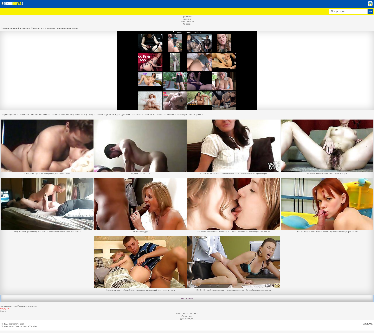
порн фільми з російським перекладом (18, 306)
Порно (3, 311)
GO (370, 11)
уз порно (187, 19)
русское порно (187, 318)
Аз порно (187, 24)
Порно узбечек (187, 21)
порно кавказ (187, 16)
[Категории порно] (370, 5)
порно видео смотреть (187, 313)
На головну (187, 298)
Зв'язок (368, 324)
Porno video (187, 316)
